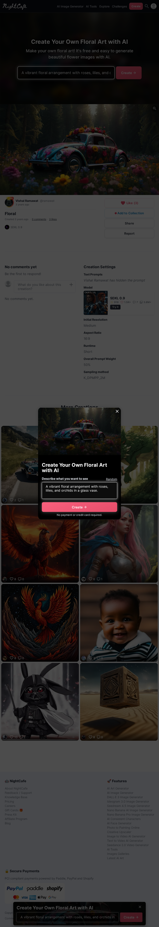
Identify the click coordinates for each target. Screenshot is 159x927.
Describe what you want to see (65, 479)
